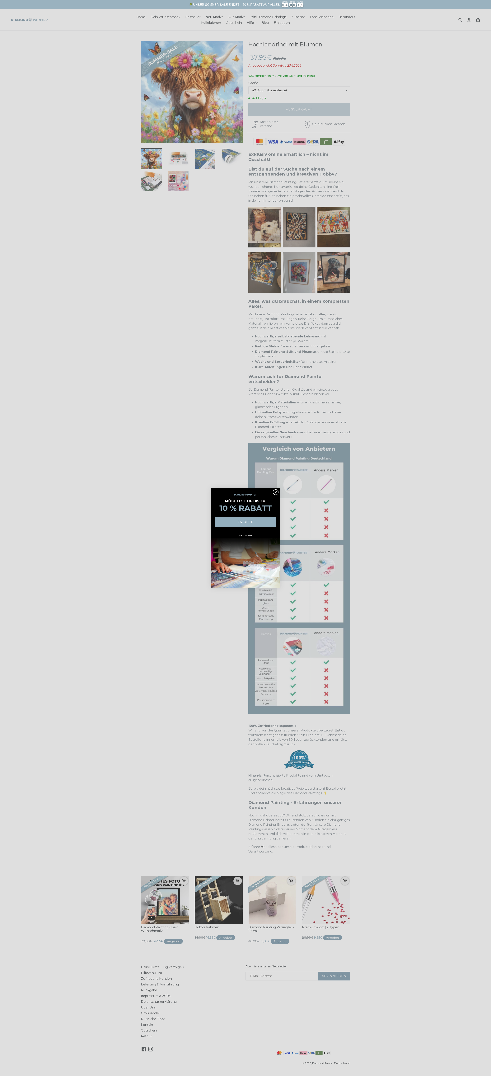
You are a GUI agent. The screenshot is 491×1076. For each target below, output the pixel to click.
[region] (245, 4)
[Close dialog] (275, 492)
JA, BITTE (245, 522)
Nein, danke (245, 535)
